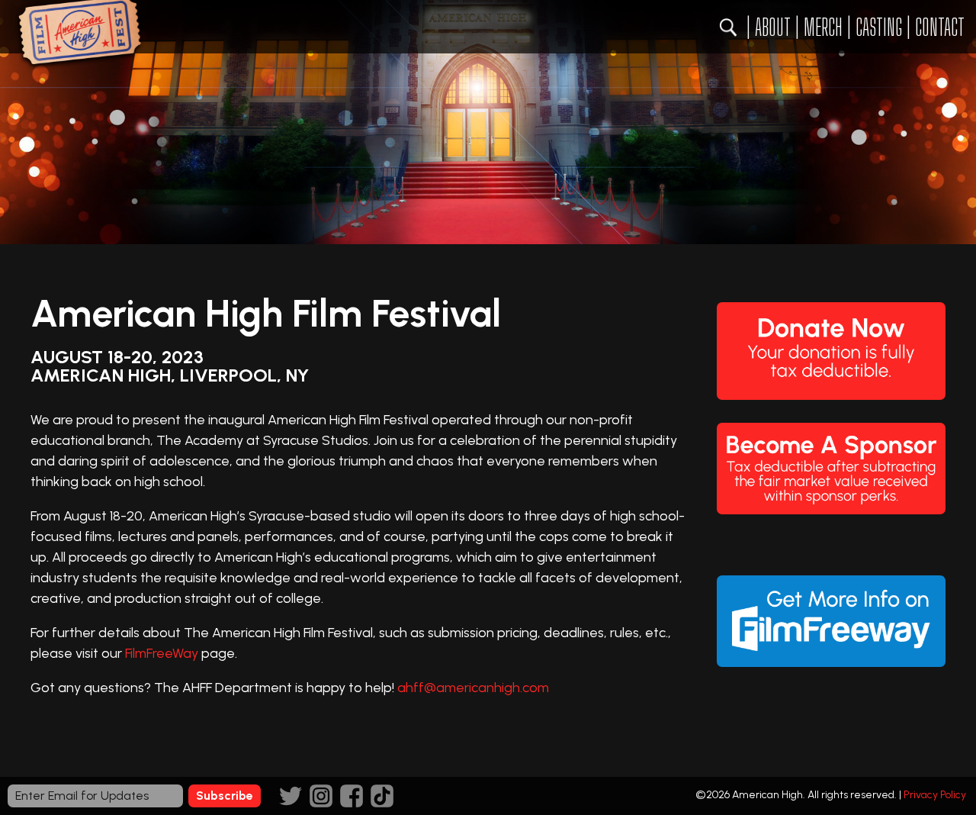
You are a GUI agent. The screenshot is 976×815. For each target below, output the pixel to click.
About (773, 26)
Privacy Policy (935, 794)
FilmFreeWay (161, 653)
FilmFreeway (831, 621)
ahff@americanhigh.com (473, 687)
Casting (879, 26)
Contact (940, 26)
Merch (823, 26)
